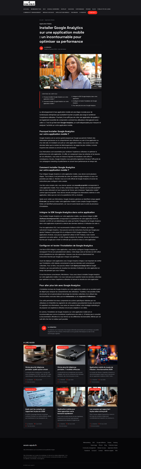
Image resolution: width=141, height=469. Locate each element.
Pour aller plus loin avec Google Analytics (84, 105)
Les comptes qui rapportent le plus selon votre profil (100, 410)
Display (63, 9)
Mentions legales (109, 450)
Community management (32, 12)
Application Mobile (62, 12)
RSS (116, 450)
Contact (92, 12)
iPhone (88, 9)
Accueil (26, 9)
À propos (83, 12)
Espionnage (80, 9)
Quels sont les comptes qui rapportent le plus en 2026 (35, 410)
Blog (94, 9)
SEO (44, 9)
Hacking (71, 9)
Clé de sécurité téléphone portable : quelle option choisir (36, 368)
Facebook (74, 12)
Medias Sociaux (48, 12)
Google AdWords (53, 9)
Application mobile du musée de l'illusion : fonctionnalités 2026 (101, 368)
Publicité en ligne (104, 9)
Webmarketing (36, 9)
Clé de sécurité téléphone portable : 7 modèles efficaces (69, 368)
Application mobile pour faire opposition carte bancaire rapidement (66, 411)
